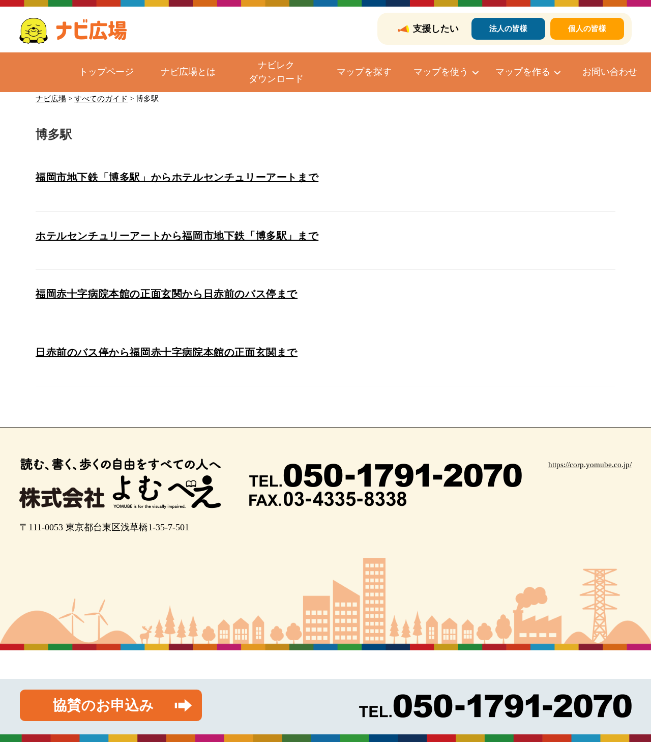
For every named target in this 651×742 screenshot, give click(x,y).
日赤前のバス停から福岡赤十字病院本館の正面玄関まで (167, 352)
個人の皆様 (587, 28)
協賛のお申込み (103, 705)
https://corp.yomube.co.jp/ (590, 465)
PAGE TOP (627, 711)
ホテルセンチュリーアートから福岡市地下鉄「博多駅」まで (177, 235)
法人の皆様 (508, 28)
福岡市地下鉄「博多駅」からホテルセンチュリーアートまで (177, 177)
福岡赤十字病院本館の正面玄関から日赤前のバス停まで (167, 293)
